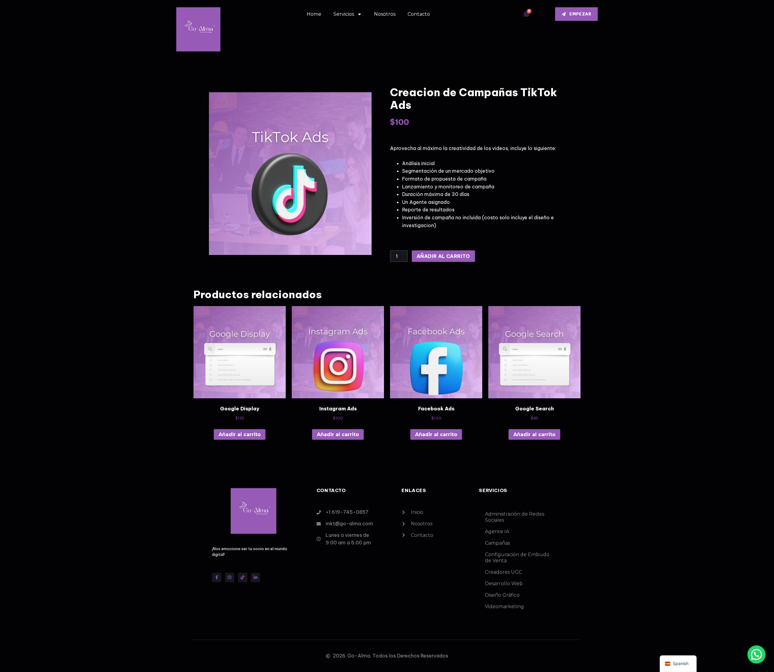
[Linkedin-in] (255, 577)
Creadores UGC (503, 572)
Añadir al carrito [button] (240, 434)
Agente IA (497, 531)
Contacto (419, 14)
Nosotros (384, 14)
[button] (756, 654)
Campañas (497, 543)
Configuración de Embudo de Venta (517, 557)
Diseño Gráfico (502, 595)
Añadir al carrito (443, 256)
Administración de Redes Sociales (514, 517)
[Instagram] (229, 577)
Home (314, 14)
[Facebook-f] (216, 577)
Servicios (343, 14)
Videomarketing (504, 606)
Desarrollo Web (504, 583)
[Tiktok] (242, 577)
